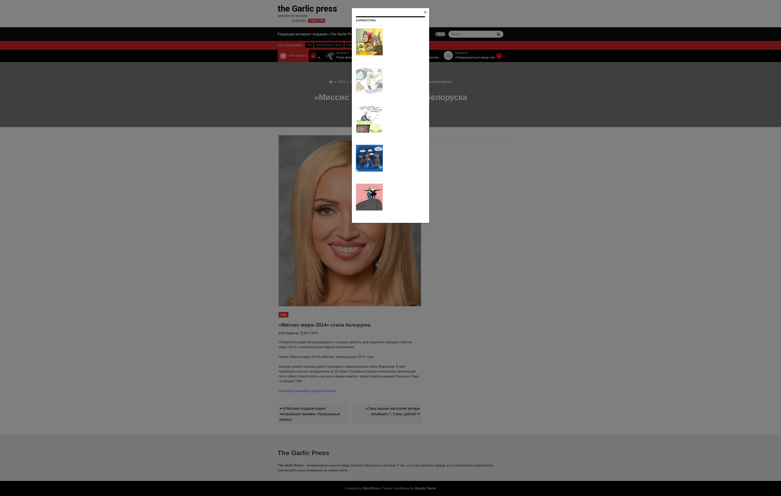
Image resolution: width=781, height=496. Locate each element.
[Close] (425, 12)
